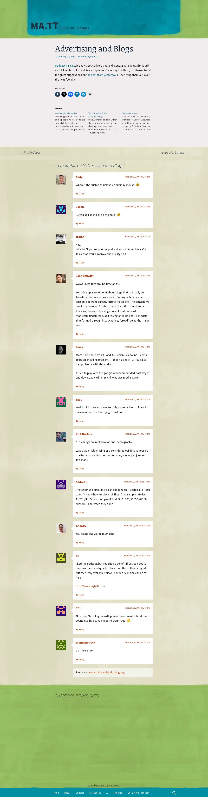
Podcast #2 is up (65, 65)
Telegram (118, 792)
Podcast (94, 56)
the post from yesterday (101, 75)
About (67, 792)
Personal (85, 56)
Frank (79, 347)
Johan (80, 207)
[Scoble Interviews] (138, 121)
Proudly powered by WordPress (104, 785)
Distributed (95, 792)
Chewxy (81, 526)
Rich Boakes (84, 434)
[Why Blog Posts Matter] (71, 121)
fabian (80, 237)
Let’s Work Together (138, 792)
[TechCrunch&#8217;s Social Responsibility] (105, 123)
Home (56, 792)
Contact (80, 792)
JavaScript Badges (174, 152)
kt (77, 555)
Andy (79, 177)
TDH (78, 608)
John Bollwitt (85, 276)
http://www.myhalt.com (90, 586)
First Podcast (30, 152)
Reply (81, 193)
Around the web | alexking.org (106, 672)
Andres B (81, 482)
